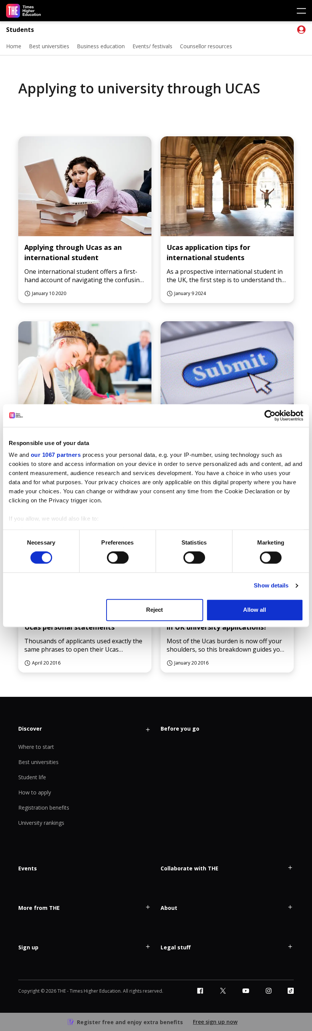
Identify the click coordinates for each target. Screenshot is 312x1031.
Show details (271, 586)
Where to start (36, 746)
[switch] (118, 558)
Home (13, 46)
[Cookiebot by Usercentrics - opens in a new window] (270, 415)
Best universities (49, 46)
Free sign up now (215, 1021)
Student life (32, 777)
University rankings (41, 822)
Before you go (180, 728)
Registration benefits (43, 807)
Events (27, 868)
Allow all (254, 609)
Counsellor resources (206, 46)
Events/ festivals (152, 46)
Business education (101, 46)
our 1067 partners (56, 455)
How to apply (34, 792)
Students (20, 30)
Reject (154, 609)
